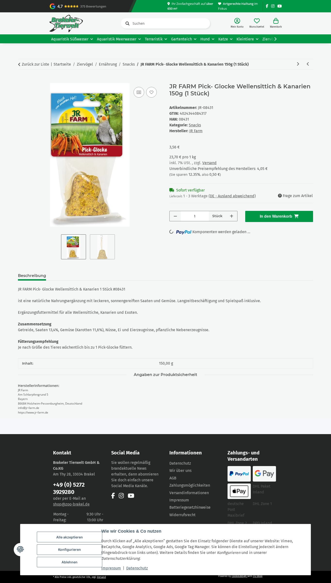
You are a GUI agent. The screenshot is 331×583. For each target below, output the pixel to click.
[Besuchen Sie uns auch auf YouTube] (279, 6)
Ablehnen (70, 562)
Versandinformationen (189, 493)
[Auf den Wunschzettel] (151, 92)
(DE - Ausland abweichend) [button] (232, 196)
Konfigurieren (69, 549)
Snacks (195, 125)
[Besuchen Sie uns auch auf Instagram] (273, 6)
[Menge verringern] (175, 216)
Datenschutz (137, 568)
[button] (237, 23)
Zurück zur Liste (35, 64)
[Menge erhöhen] (231, 216)
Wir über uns (180, 470)
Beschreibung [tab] (32, 275)
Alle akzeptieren (69, 537)
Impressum (111, 568)
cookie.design (239, 576)
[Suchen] (126, 23)
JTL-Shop (257, 576)
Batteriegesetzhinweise (190, 507)
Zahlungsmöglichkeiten (189, 485)
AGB (172, 478)
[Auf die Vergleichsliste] (139, 92)
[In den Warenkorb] (22, 80)
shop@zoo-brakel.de (71, 504)
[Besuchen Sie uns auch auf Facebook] (267, 6)
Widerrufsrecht (182, 515)
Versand (209, 163)
